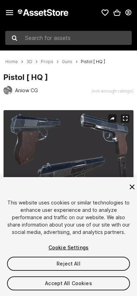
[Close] (132, 187)
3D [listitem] (29, 61)
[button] (117, 12)
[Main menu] (9, 13)
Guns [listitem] (67, 61)
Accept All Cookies (68, 283)
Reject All (68, 264)
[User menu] (128, 12)
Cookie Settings (68, 247)
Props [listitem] (47, 61)
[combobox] (68, 38)
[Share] (112, 118)
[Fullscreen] (125, 118)
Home (11, 61)
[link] (105, 12)
